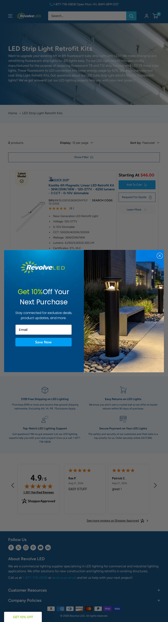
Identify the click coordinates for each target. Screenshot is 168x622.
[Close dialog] (159, 255)
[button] (43, 342)
